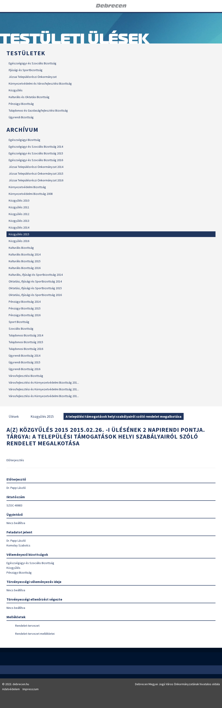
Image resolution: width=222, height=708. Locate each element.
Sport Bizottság (19, 322)
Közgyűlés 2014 (19, 227)
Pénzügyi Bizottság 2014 (25, 302)
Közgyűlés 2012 (19, 214)
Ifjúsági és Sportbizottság (25, 70)
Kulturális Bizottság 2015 (25, 261)
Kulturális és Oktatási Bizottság (29, 97)
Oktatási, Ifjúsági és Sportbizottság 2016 (35, 295)
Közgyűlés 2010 (19, 200)
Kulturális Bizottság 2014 (25, 254)
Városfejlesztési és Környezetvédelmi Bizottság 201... (44, 382)
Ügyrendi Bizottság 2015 (24, 362)
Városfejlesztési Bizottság (26, 376)
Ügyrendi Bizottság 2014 (24, 355)
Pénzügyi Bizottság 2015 (25, 308)
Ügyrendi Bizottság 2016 (24, 369)
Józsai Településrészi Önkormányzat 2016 (36, 180)
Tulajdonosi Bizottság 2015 (26, 342)
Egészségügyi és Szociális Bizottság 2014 (36, 147)
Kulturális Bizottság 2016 (25, 268)
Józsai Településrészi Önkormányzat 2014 (36, 167)
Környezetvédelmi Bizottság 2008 (31, 194)
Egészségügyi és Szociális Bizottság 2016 (36, 160)
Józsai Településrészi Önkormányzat (33, 77)
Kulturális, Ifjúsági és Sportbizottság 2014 (36, 275)
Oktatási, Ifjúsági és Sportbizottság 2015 (35, 288)
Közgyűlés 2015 (19, 234)
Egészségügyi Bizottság (24, 140)
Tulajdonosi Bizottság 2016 (26, 349)
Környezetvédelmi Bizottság (27, 187)
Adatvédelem (11, 689)
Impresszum (31, 689)
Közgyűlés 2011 (19, 207)
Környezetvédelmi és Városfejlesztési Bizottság (40, 83)
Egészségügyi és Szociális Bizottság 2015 (36, 153)
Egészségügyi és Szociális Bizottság (32, 63)
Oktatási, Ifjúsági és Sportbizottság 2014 (35, 281)
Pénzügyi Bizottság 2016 (25, 315)
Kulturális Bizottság (21, 248)
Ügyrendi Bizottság (21, 117)
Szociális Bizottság (21, 329)
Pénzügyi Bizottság (21, 104)
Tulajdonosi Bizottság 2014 (26, 335)
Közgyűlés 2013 (19, 221)
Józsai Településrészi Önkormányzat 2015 (36, 173)
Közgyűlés (16, 90)
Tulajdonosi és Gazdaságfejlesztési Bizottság (38, 110)
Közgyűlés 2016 (19, 241)
